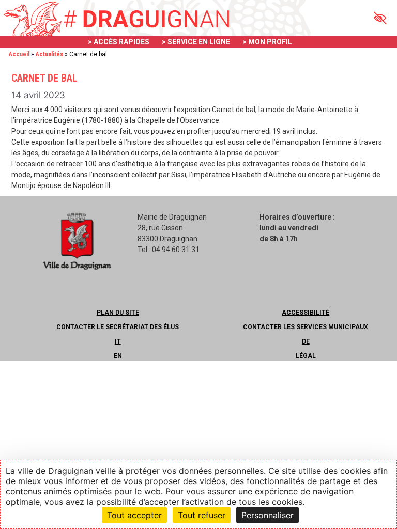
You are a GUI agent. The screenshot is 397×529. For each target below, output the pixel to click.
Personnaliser (267, 515)
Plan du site (118, 312)
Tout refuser (201, 515)
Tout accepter (134, 515)
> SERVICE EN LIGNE (196, 42)
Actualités (49, 54)
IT (118, 341)
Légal (306, 356)
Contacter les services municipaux (305, 327)
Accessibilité (305, 312)
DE (306, 341)
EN (118, 356)
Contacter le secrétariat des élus (117, 327)
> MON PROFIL (267, 42)
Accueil (19, 54)
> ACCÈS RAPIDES (118, 42)
